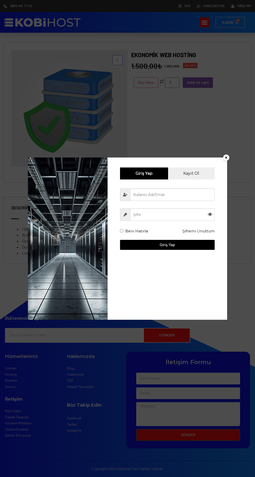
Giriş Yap (167, 244)
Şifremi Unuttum (199, 231)
